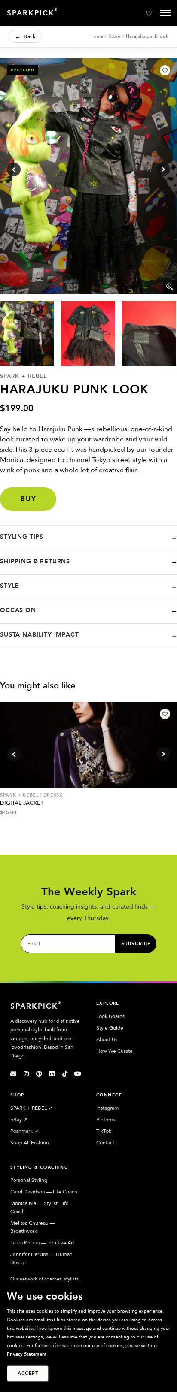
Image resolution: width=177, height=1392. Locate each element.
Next (163, 754)
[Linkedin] (52, 1074)
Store (114, 36)
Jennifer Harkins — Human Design (41, 1258)
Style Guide (109, 1027)
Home (96, 36)
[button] (165, 70)
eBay (18, 1119)
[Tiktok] (65, 1074)
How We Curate (114, 1051)
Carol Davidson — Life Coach (43, 1191)
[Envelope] (13, 1074)
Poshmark (24, 1131)
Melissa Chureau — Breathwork (32, 1227)
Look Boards (110, 1016)
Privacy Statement (26, 1354)
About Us (106, 1039)
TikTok (103, 1131)
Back (25, 36)
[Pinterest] (39, 1074)
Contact (105, 1142)
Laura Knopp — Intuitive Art (42, 1242)
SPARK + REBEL (31, 1108)
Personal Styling (28, 1180)
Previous (14, 754)
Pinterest (106, 1119)
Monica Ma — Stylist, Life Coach (39, 1207)
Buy (28, 499)
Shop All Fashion (29, 1142)
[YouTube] (78, 1074)
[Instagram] (26, 1074)
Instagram (107, 1108)
